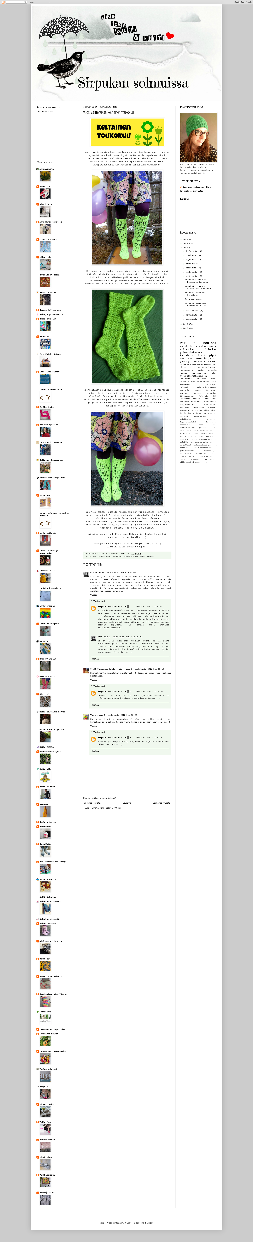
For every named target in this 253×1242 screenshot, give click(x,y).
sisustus (212, 393)
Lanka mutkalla (48, 533)
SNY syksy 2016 (198, 367)
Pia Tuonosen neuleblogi (53, 862)
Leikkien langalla (49, 624)
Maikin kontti (47, 676)
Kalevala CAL (208, 396)
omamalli (203, 439)
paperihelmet (196, 442)
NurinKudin (45, 844)
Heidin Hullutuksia (50, 310)
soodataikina (186, 454)
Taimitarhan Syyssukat (198, 419)
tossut (183, 456)
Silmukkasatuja (48, 923)
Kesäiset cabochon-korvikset (195, 293)
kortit (213, 431)
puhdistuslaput (200, 445)
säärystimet (201, 454)
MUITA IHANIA (47, 747)
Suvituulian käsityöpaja (53, 994)
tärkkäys (195, 459)
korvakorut (200, 361)
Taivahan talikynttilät (52, 1029)
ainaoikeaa (211, 399)
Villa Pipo (45, 1122)
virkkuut (117, 557)
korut (202, 355)
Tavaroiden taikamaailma (53, 1051)
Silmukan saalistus (50, 901)
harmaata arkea (48, 292)
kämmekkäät (186, 385)
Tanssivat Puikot (49, 1034)
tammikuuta (192, 319)
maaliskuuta (193, 311)
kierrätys (193, 382)
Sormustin (45, 959)
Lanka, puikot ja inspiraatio (49, 551)
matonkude (184, 436)
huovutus (196, 402)
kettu (198, 390)
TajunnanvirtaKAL (188, 422)
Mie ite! (44, 694)
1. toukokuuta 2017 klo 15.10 (147, 669)
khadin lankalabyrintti (52, 478)
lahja (207, 358)
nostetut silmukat (189, 439)
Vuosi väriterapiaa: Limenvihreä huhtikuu (198, 287)
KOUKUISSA (45, 495)
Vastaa (93, 595)
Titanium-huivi (193, 299)
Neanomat (44, 804)
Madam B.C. (45, 641)
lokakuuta (191, 255)
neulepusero (186, 370)
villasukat (104, 557)
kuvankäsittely (208, 382)
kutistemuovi (209, 405)
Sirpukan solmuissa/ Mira (112, 606)
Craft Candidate (48, 239)
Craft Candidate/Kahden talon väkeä (110, 669)
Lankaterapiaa (47, 606)
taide (183, 413)
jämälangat (186, 361)
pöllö (182, 448)
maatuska (184, 408)
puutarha (212, 445)
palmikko (184, 442)
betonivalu (185, 425)
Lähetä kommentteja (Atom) (106, 808)
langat (196, 433)
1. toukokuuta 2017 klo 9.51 (146, 606)
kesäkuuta (191, 268)
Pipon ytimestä (48, 879)
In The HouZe (47, 407)
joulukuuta (192, 251)
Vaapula (44, 1087)
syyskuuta (191, 259)
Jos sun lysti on (49, 425)
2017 (186, 247)
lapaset (212, 367)
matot (194, 436)
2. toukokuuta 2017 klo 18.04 (146, 691)
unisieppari (211, 459)
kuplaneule (185, 433)
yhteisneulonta (199, 462)
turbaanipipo (201, 456)
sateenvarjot (210, 451)
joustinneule (209, 402)
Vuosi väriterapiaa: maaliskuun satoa (196, 304)
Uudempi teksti (92, 803)
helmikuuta (192, 315)
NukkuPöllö (45, 826)
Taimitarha (45, 1012)
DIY (215, 358)
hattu (182, 431)
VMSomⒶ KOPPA (47, 1193)
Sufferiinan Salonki (51, 976)
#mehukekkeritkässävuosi (193, 376)
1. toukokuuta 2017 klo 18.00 (125, 637)
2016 (186, 324)
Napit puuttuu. (48, 787)
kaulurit (184, 390)
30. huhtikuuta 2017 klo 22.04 (119, 572)
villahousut (185, 462)
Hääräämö (44, 336)
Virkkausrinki (47, 1175)
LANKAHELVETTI (47, 571)
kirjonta (204, 431)
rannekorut (191, 448)
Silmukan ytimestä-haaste (198, 351)
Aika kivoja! (47, 204)
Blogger (149, 1223)
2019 (186, 239)
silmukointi (210, 411)
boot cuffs (208, 425)
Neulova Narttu (48, 822)
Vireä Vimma (46, 1157)
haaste (183, 373)
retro (214, 373)
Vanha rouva (96, 715)
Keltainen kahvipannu (51, 460)
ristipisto (203, 448)
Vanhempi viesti (161, 803)
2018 (186, 243)
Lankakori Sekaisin (50, 588)
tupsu (199, 413)
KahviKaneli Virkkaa (51, 442)
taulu (191, 413)
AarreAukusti (47, 169)
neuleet (210, 343)
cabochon (184, 402)
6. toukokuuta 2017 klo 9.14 (146, 737)
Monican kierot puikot (52, 729)
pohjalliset (185, 445)
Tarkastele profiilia (191, 191)
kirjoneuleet (199, 373)
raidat (198, 411)
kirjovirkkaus (187, 405)
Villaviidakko (47, 1140)
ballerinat (211, 422)
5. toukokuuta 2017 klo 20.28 (120, 715)
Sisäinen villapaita (51, 941)
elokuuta (191, 264)
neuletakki (211, 436)
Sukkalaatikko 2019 (205, 416)
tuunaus (213, 456)
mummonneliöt (187, 411)
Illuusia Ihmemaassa (51, 389)
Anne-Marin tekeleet (51, 222)
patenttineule (210, 442)
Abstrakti (45, 186)
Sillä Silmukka (48, 897)
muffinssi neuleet (205, 408)
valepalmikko (187, 388)
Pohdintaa (201, 379)
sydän (201, 370)
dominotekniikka (187, 428)
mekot (201, 436)
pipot (213, 355)
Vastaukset (99, 601)
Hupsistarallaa (48, 319)
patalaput (211, 385)
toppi (214, 454)
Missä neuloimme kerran (52, 712)
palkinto (212, 439)
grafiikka (203, 428)
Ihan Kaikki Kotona (50, 354)
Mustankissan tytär (50, 751)
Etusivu (127, 803)
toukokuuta (192, 272)
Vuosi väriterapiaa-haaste (139, 557)
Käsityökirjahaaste (206, 388)
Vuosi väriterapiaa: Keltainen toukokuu (196, 281)
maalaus (184, 393)
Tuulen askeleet (48, 1069)
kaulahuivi (187, 355)
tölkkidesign (187, 396)
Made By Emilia (48, 659)
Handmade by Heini (49, 275)
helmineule (192, 431)
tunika (191, 456)
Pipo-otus (95, 572)
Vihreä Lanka (47, 1104)
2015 (186, 328)
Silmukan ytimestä (49, 919)
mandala (213, 433)
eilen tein (45, 257)
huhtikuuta (192, 276)
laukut (204, 433)
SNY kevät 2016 (191, 358)
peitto (197, 393)
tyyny (182, 459)
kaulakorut (186, 379)
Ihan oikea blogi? (49, 372)
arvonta (212, 370)
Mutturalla (45, 769)
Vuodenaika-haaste (190, 399)
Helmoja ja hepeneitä (51, 314)
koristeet (211, 390)
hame (214, 428)
